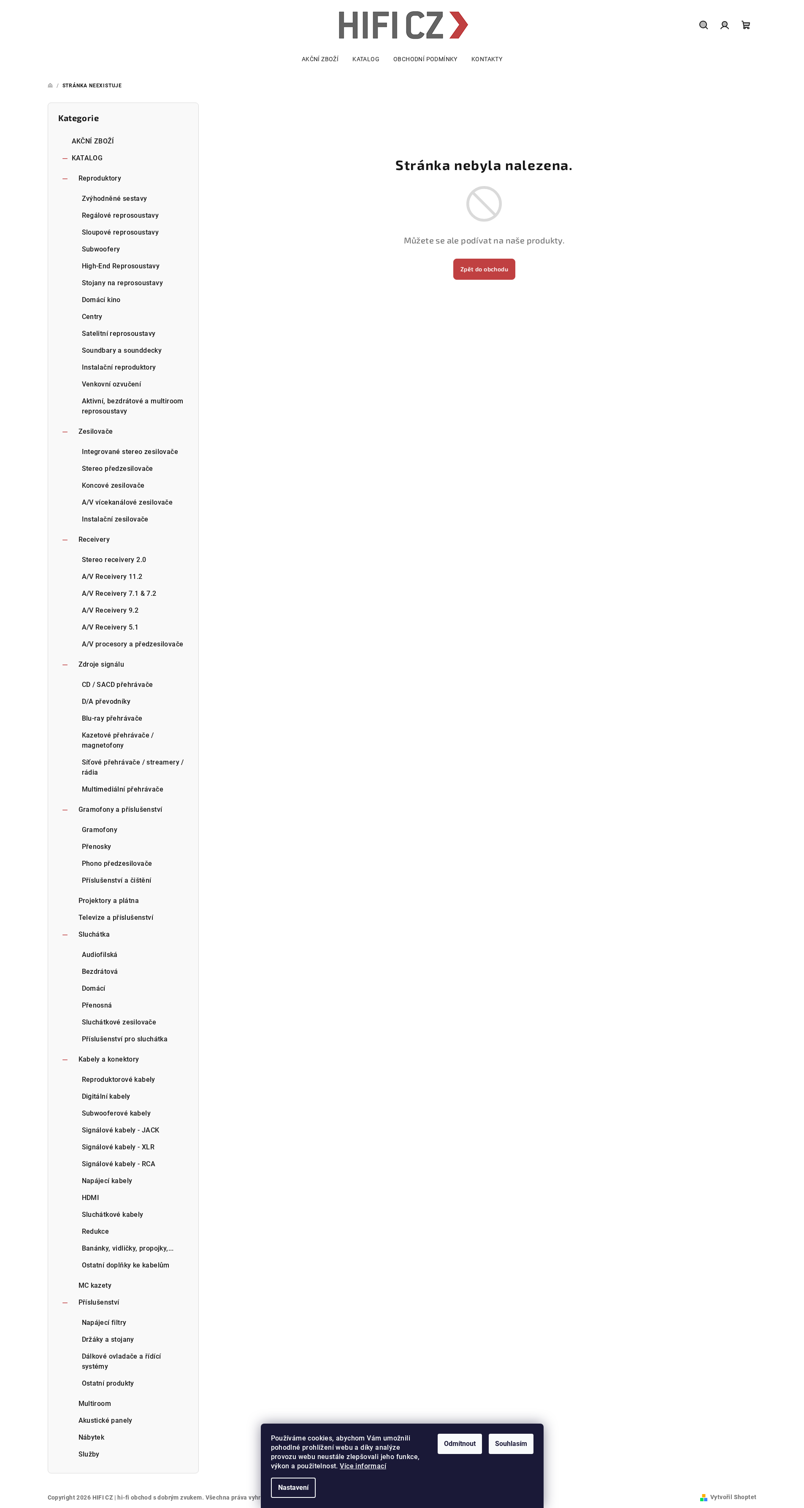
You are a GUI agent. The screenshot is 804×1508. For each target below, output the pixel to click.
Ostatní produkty (108, 1383)
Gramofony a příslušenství (120, 809)
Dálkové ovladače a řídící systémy (121, 1361)
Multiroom (95, 1404)
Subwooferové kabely (116, 1113)
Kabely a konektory (109, 1059)
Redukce (95, 1231)
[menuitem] (320, 59)
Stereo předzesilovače (117, 469)
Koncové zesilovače (113, 485)
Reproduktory (100, 178)
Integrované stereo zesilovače (130, 452)
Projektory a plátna (109, 901)
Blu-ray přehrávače (112, 718)
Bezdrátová (100, 971)
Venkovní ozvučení (111, 384)
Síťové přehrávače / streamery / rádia (133, 767)
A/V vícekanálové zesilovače (127, 502)
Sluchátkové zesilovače (119, 1022)
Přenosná (97, 1005)
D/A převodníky (106, 701)
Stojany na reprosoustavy (122, 283)
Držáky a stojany (108, 1339)
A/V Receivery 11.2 (112, 577)
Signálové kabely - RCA (119, 1164)
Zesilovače (96, 431)
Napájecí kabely (107, 1181)
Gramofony (100, 830)
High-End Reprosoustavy (121, 266)
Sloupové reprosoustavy (120, 232)
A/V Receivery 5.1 (110, 627)
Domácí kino (101, 300)
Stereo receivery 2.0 (114, 560)
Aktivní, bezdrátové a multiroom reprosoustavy (133, 406)
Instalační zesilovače (115, 519)
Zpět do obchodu (484, 269)
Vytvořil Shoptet (733, 1497)
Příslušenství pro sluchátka (125, 1039)
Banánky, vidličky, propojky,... (128, 1248)
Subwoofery (101, 249)
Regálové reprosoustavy (120, 215)
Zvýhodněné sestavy (114, 199)
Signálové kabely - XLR (118, 1147)
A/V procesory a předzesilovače (133, 644)
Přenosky (96, 847)
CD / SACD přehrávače (117, 685)
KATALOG (87, 158)
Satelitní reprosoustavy (119, 334)
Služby (89, 1454)
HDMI (91, 1198)
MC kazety (95, 1285)
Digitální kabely (106, 1096)
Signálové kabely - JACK (121, 1130)
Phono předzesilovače (117, 863)
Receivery (94, 539)
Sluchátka (94, 934)
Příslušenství (99, 1302)
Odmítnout (460, 1444)
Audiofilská (100, 955)
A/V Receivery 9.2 (110, 610)
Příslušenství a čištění (117, 880)
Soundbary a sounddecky (122, 350)
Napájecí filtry (104, 1323)
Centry (92, 317)
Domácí (94, 988)
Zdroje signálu (102, 664)
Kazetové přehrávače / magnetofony (118, 740)
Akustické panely (106, 1420)
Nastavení (293, 1488)
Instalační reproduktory (119, 367)
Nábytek (92, 1437)
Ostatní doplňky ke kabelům (126, 1265)
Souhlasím (511, 1444)
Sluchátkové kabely (112, 1215)
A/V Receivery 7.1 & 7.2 (119, 593)
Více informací (363, 1466)
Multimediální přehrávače (123, 789)
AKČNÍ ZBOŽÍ (93, 141)
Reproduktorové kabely (118, 1080)
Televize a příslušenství (116, 917)
